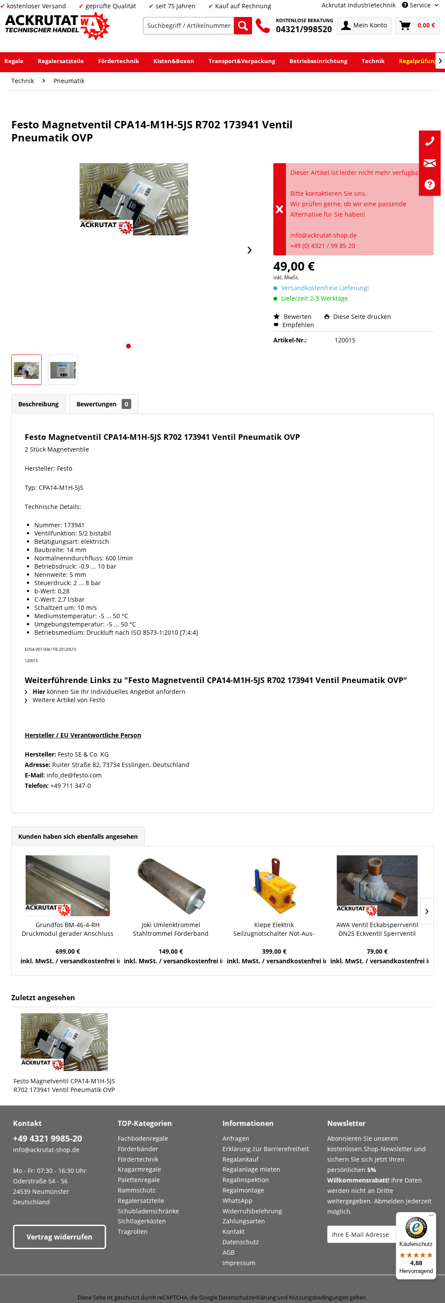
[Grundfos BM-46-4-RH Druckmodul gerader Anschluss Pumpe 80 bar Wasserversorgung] (67, 885)
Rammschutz (137, 1190)
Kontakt (233, 1231)
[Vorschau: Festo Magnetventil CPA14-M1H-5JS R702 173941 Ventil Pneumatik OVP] (26, 370)
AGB (228, 1252)
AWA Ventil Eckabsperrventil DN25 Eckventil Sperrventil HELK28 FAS (377, 929)
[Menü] (431, 1217)
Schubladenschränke (148, 1211)
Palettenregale (139, 1180)
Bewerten (297, 316)
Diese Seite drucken (361, 316)
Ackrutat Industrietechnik (358, 5)
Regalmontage (243, 1190)
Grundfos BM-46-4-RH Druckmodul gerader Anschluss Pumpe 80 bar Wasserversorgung (67, 929)
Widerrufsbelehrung (252, 1211)
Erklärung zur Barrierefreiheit (265, 1149)
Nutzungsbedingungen (319, 1297)
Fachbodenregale (143, 1138)
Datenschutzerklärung (247, 1297)
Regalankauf (240, 1159)
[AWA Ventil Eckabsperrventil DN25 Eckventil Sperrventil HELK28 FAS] (377, 885)
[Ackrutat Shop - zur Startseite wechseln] (58, 27)
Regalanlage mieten (251, 1169)
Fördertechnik (138, 1159)
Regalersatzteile (141, 1200)
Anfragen (235, 1138)
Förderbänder (138, 1149)
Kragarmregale (139, 1169)
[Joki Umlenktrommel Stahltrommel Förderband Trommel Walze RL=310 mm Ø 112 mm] (171, 885)
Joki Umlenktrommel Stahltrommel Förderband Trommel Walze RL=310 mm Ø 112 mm (171, 929)
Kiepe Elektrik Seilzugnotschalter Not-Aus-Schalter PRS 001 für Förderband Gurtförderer (274, 929)
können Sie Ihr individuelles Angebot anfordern (109, 691)
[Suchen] (243, 25)
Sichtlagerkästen (142, 1221)
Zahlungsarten (243, 1221)
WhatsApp (237, 1200)
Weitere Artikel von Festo (68, 700)
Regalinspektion (245, 1180)
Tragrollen (133, 1231)
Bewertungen (102, 404)
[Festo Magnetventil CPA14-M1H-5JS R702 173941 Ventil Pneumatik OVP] (64, 1042)
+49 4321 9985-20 (47, 1138)
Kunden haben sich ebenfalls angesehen (78, 836)
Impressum (239, 1263)
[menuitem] (197, 25)
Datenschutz (240, 1242)
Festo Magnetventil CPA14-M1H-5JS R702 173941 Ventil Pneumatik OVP (64, 1085)
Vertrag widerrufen (60, 1237)
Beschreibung (38, 404)
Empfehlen (297, 325)
